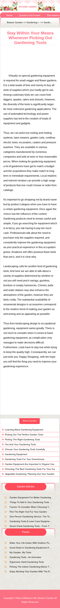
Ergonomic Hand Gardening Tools (27, 562)
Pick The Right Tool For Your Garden (28, 511)
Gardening (32, 22)
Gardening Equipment (16, 454)
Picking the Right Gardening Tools (22, 439)
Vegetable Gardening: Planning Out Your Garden (29, 474)
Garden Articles (51, 22)
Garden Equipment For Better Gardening (30, 497)
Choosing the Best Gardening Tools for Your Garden (32, 469)
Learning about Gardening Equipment (24, 429)
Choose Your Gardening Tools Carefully (25, 449)
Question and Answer (29, 15)
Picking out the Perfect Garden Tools (24, 434)
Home (9, 15)
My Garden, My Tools (20, 552)
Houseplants (53, 15)
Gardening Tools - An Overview (25, 557)
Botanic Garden (15, 22)
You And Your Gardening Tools (20, 444)
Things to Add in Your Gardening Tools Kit (31, 502)
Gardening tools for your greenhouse (24, 459)
